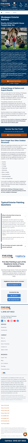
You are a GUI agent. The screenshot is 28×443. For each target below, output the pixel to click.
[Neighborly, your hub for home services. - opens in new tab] (20, 256)
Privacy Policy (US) (5, 410)
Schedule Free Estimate (14, 6)
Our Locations (4, 363)
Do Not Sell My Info (5, 420)
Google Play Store (14, 299)
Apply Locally (4, 349)
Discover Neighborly (13, 284)
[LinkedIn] (2, 321)
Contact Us (4, 346)
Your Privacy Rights (5, 423)
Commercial (4, 330)
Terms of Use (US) (5, 405)
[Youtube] (15, 321)
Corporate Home (5, 369)
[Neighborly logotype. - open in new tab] (4, 1)
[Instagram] (11, 321)
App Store (14, 295)
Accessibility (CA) (5, 418)
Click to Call (21, 6)
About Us (3, 341)
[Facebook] (18, 321)
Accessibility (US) (5, 415)
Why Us (3, 338)
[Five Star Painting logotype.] (7, 256)
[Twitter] (5, 321)
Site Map (3, 366)
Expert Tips (4, 357)
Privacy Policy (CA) (5, 413)
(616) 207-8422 (8, 312)
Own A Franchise (5, 344)
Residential (3, 327)
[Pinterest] (8, 321)
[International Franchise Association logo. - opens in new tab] (3, 373)
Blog (2, 360)
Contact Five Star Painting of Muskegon (11, 119)
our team (20, 63)
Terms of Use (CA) (5, 407)
